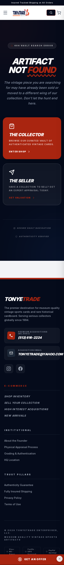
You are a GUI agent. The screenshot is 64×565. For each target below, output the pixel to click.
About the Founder (15, 440)
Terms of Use (12, 504)
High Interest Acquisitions (26, 409)
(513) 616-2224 (30, 337)
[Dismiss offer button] (60, 559)
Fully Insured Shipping (18, 491)
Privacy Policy (13, 497)
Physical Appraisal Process (21, 447)
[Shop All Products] (51, 13)
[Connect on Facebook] (20, 368)
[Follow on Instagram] (8, 368)
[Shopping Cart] (59, 13)
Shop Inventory (17, 396)
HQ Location (12, 459)
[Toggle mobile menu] (5, 12)
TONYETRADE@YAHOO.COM (40, 354)
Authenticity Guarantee (18, 484)
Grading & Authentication (20, 453)
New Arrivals (15, 415)
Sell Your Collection (21, 402)
